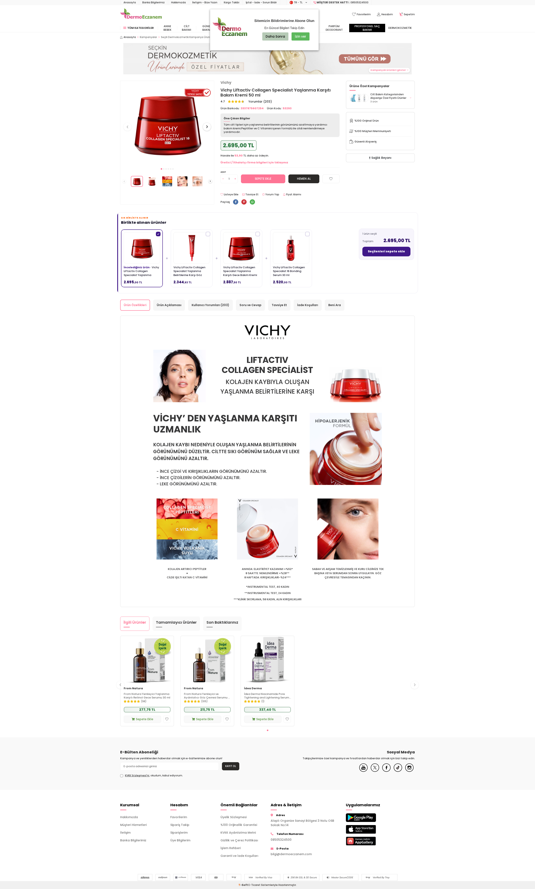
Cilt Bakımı (186, 28)
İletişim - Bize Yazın (204, 2)
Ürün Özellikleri (135, 305)
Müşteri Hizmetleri (133, 825)
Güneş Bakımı (207, 28)
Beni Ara (334, 305)
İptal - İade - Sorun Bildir (261, 2)
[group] (167, 123)
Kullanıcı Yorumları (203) (210, 305)
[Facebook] (386, 771)
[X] (375, 771)
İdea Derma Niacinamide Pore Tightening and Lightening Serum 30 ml (266, 695)
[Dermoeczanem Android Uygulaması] (368, 817)
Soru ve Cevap (250, 305)
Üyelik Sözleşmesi (233, 817)
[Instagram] (409, 771)
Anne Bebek (167, 28)
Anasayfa (130, 2)
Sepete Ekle (263, 179)
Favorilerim (178, 817)
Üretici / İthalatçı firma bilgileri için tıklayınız (254, 162)
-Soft (243, 885)
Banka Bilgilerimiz (153, 2)
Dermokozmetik (400, 28)
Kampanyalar (148, 37)
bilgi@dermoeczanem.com (291, 854)
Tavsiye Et (252, 194)
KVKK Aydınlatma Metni (238, 832)
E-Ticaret (254, 885)
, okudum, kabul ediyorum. (154, 775)
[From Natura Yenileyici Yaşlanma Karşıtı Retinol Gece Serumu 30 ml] (147, 660)
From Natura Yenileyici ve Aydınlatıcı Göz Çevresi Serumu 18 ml (207, 695)
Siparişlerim (179, 832)
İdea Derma (253, 688)
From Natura (133, 688)
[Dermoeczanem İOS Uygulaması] (368, 829)
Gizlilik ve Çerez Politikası (239, 840)
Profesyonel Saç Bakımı (367, 28)
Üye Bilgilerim (180, 840)
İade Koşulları (307, 305)
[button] (161, 169)
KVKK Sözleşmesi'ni (137, 775)
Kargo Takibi (231, 2)
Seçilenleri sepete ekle (386, 251)
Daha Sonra (275, 36)
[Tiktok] (398, 771)
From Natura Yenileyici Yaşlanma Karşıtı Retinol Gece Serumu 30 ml (147, 695)
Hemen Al (304, 179)
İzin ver (300, 36)
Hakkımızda (178, 2)
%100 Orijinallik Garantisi (238, 825)
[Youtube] (363, 771)
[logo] (141, 14)
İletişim (125, 832)
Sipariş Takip (179, 825)
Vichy (225, 82)
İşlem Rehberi (230, 848)
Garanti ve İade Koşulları (239, 856)
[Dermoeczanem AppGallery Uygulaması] (368, 841)
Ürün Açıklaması (169, 305)
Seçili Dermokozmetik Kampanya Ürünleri (187, 37)
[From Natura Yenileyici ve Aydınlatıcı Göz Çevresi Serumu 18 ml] (207, 660)
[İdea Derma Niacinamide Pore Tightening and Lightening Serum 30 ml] (267, 660)
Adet (223, 172)
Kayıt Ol (230, 766)
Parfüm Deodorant (334, 28)
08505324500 (281, 840)
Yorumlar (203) (260, 102)
